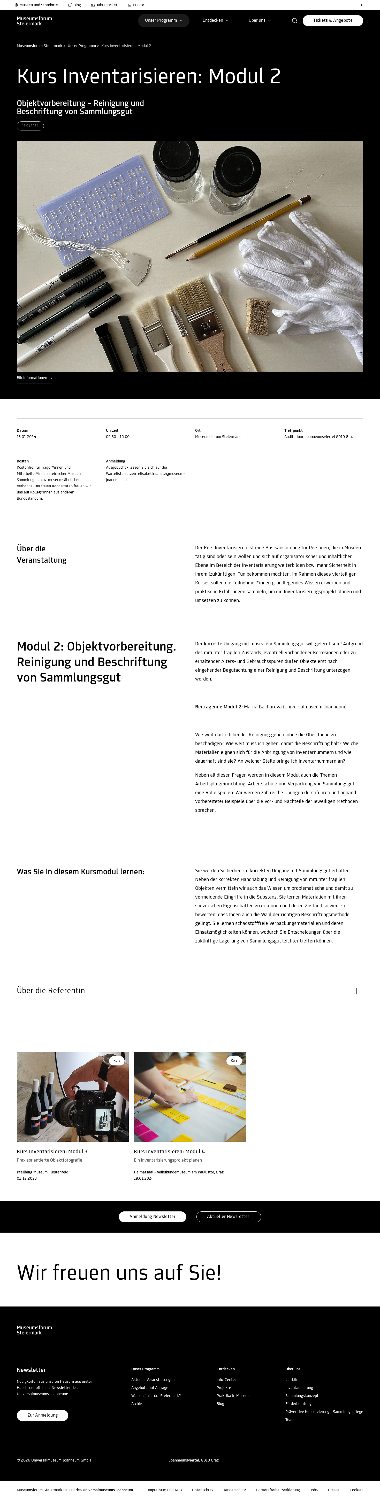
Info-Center (226, 1380)
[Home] (43, 21)
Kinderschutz (235, 1490)
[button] (295, 20)
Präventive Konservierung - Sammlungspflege (324, 1412)
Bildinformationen (32, 378)
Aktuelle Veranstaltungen (152, 1380)
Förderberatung (298, 1404)
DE (363, 5)
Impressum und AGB (165, 1490)
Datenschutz (203, 1490)
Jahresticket (106, 5)
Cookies (356, 1490)
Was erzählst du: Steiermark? (156, 1396)
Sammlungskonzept (301, 1396)
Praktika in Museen (233, 1396)
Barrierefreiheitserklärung (278, 1490)
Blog (77, 5)
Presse (138, 5)
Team (289, 1420)
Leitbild (291, 1380)
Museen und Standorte (39, 5)
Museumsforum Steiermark (39, 46)
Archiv (136, 1404)
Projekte (224, 1388)
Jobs (314, 1490)
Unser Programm (82, 46)
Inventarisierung (299, 1388)
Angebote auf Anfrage (149, 1388)
